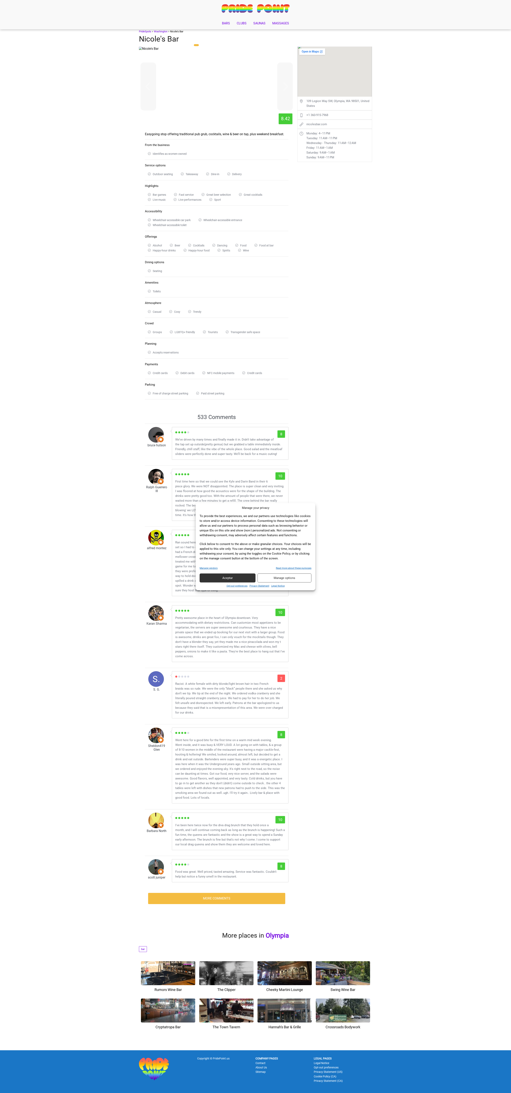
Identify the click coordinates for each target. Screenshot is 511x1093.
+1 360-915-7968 (317, 115)
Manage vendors (209, 568)
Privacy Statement (259, 585)
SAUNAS (259, 23)
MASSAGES (280, 23)
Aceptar (227, 578)
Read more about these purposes (293, 568)
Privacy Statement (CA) (328, 1080)
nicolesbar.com (316, 124)
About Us (261, 1067)
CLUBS (242, 23)
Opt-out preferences (237, 585)
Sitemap (261, 1071)
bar (143, 949)
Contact (260, 1063)
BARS (226, 23)
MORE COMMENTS (216, 898)
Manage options (284, 578)
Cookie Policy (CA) (325, 1076)
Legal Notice (278, 585)
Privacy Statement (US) (328, 1071)
